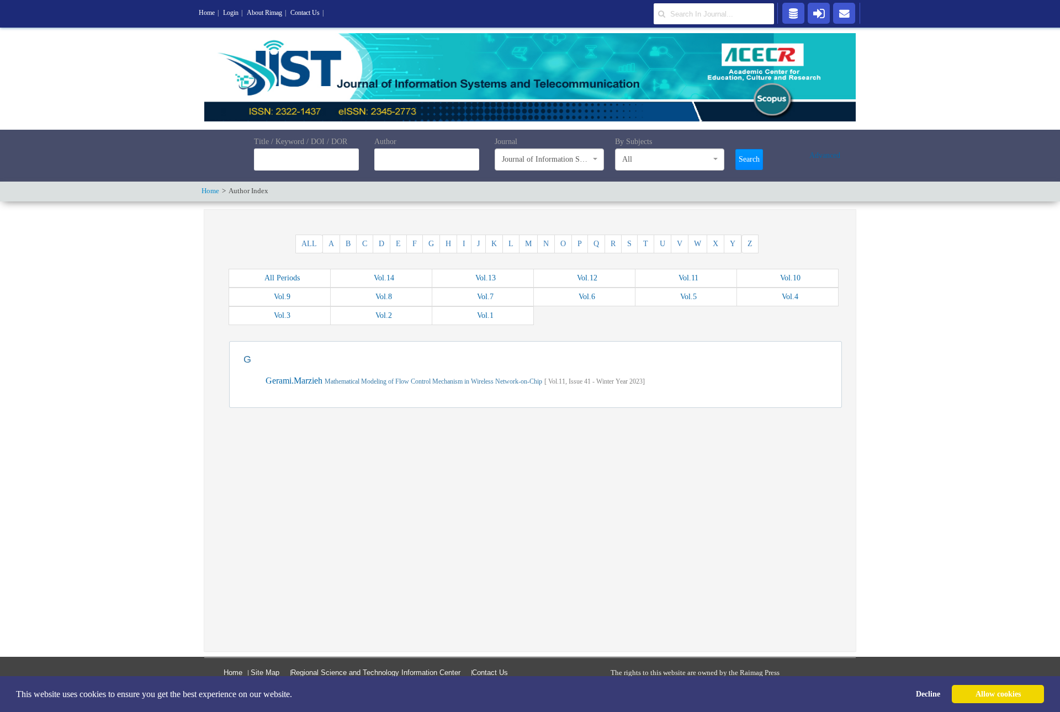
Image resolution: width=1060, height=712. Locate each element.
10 (790, 278)
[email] (844, 13)
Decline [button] (928, 693)
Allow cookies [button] (998, 693)
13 (485, 278)
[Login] (819, 13)
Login (231, 13)
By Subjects (633, 141)
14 (384, 278)
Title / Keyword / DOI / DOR (300, 141)
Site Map (265, 672)
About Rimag (264, 13)
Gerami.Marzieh (295, 380)
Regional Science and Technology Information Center (375, 672)
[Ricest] (793, 13)
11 (688, 278)
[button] (296, 695)
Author (385, 141)
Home (233, 672)
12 (587, 278)
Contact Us (490, 672)
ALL (309, 244)
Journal (506, 141)
